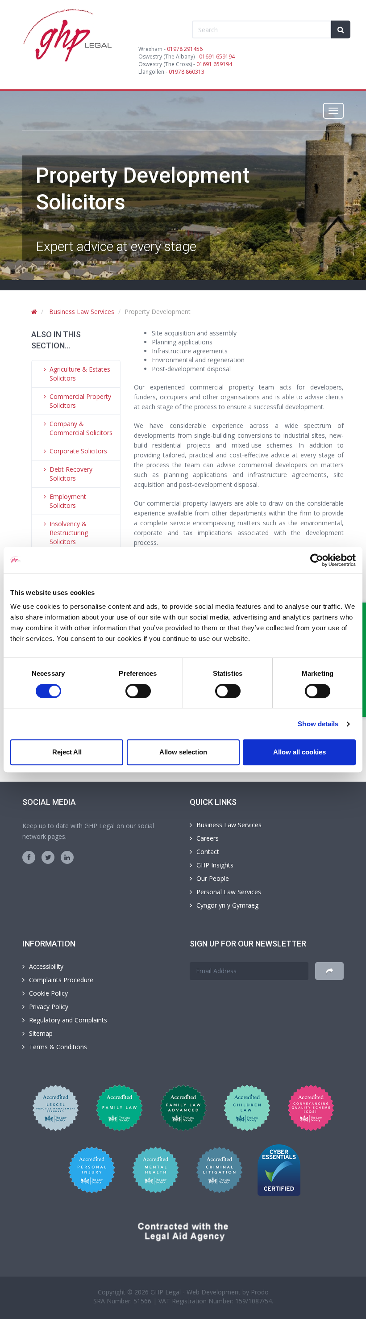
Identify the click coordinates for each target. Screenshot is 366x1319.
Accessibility (46, 966)
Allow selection (183, 752)
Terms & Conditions (58, 1047)
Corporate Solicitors (78, 451)
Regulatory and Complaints (68, 1020)
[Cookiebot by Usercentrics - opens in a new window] (317, 560)
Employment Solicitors (68, 501)
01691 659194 (217, 56)
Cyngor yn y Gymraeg (227, 905)
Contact (207, 851)
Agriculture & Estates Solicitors (80, 373)
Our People (212, 878)
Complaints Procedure (61, 980)
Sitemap (41, 1033)
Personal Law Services (228, 892)
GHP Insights (214, 865)
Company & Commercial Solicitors (81, 428)
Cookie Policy (48, 993)
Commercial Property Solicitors (80, 401)
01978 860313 (186, 71)
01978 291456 (185, 49)
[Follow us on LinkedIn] (67, 857)
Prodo (260, 1292)
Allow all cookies (299, 752)
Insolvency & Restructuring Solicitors (69, 532)
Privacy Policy (48, 1006)
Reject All (67, 752)
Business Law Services (81, 311)
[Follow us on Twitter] (48, 857)
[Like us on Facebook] (28, 857)
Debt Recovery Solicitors (71, 473)
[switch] (138, 691)
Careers (207, 838)
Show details (318, 724)
